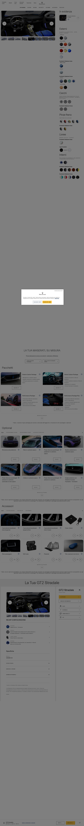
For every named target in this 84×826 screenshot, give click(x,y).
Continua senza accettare (58, 290)
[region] (42, 297)
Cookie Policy (57, 298)
